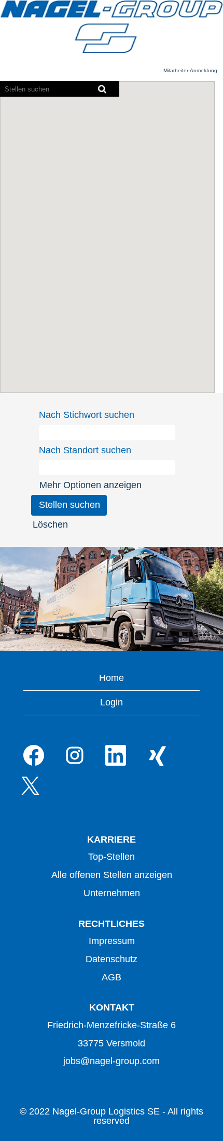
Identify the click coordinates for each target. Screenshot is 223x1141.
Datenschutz (111, 959)
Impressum (112, 941)
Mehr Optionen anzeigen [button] (90, 485)
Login (111, 702)
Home (111, 678)
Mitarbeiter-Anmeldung (190, 70)
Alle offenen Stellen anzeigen (111, 875)
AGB (111, 977)
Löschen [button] (50, 524)
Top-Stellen (111, 856)
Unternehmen (111, 893)
